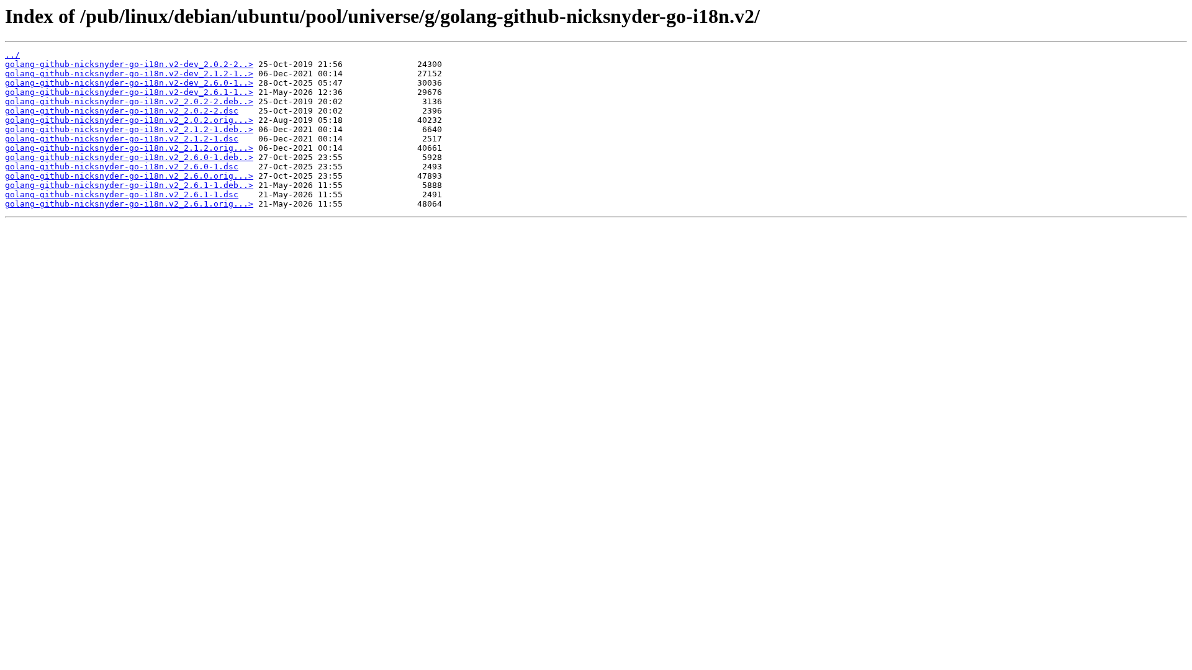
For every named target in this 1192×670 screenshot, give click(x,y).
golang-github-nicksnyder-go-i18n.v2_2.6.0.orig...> (129, 176)
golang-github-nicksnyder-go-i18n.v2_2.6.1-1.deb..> (129, 185)
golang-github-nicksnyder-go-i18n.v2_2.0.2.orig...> (129, 120)
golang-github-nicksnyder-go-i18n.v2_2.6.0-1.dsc (121, 166)
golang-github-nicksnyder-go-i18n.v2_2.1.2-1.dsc (121, 138)
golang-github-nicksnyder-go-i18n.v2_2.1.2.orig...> (129, 148)
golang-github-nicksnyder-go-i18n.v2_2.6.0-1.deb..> (129, 157)
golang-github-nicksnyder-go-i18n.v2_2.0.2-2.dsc (121, 110)
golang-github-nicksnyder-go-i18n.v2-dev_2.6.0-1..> (129, 82)
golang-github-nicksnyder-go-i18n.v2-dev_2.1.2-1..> (129, 73)
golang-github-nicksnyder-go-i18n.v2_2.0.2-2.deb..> (129, 101)
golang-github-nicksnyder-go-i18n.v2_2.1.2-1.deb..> (129, 129)
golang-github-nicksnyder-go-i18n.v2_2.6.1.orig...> (129, 203)
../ (12, 55)
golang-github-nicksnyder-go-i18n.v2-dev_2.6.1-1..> (129, 92)
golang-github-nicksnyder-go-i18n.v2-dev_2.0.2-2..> (129, 64)
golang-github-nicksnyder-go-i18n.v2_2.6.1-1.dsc (121, 194)
